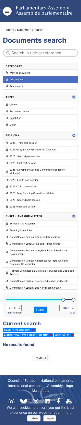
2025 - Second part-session (25, 199)
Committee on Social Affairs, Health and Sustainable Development (38, 252)
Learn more (62, 413)
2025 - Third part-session (23, 186)
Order (13, 124)
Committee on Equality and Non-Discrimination (35, 287)
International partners (25, 386)
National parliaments (56, 381)
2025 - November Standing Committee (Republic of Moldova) (37, 171)
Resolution (15, 117)
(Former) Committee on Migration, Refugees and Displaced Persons (42, 272)
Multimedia (40, 391)
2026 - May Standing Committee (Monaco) (33, 149)
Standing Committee (21, 230)
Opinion (14, 104)
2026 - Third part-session (23, 142)
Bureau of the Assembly (23, 223)
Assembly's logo (60, 386)
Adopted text (17, 79)
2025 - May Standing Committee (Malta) (32, 193)
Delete (32, 330)
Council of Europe (22, 381)
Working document (20, 72)
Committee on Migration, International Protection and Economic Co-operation (39, 262)
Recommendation (19, 111)
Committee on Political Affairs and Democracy (35, 236)
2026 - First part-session (23, 162)
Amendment (16, 86)
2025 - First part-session (23, 206)
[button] (73, 97)
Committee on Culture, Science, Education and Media (39, 281)
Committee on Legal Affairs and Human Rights (35, 243)
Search (40, 309)
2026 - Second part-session (25, 156)
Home (10, 30)
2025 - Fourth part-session (24, 179)
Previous (40, 358)
